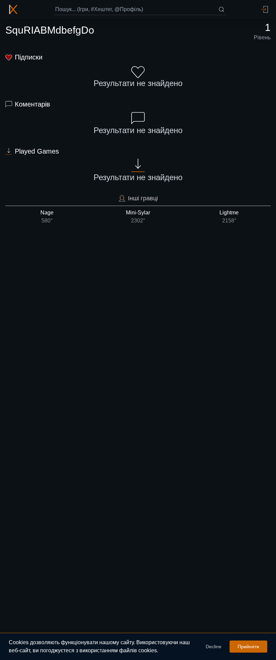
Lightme (229, 216)
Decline (213, 646)
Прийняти (248, 646)
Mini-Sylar (138, 216)
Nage (47, 216)
